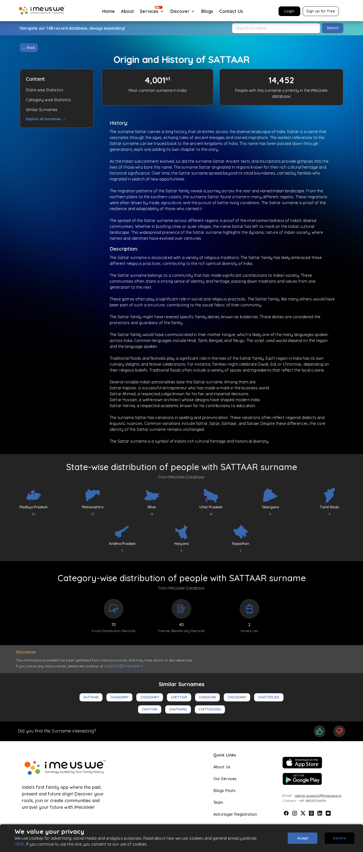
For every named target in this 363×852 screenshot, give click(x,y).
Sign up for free (320, 11)
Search (333, 28)
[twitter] (303, 813)
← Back (28, 47)
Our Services (225, 778)
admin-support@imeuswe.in (318, 795)
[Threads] (311, 813)
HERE (19, 844)
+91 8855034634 (312, 800)
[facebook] (286, 813)
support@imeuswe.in (123, 665)
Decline (339, 838)
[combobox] (276, 28)
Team (218, 802)
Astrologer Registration (235, 814)
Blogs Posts (224, 790)
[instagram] (294, 813)
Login (289, 11)
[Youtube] (328, 813)
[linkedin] (319, 813)
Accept (302, 838)
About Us (221, 766)
